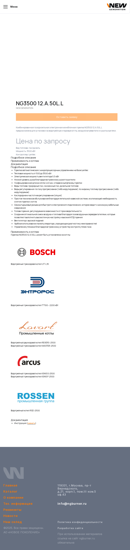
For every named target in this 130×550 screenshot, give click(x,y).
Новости (10, 516)
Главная (10, 485)
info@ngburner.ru (72, 503)
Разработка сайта (70, 528)
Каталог (10, 491)
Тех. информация (18, 503)
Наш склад (12, 522)
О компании (13, 497)
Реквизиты (12, 509)
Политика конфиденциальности (80, 522)
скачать (31, 423)
